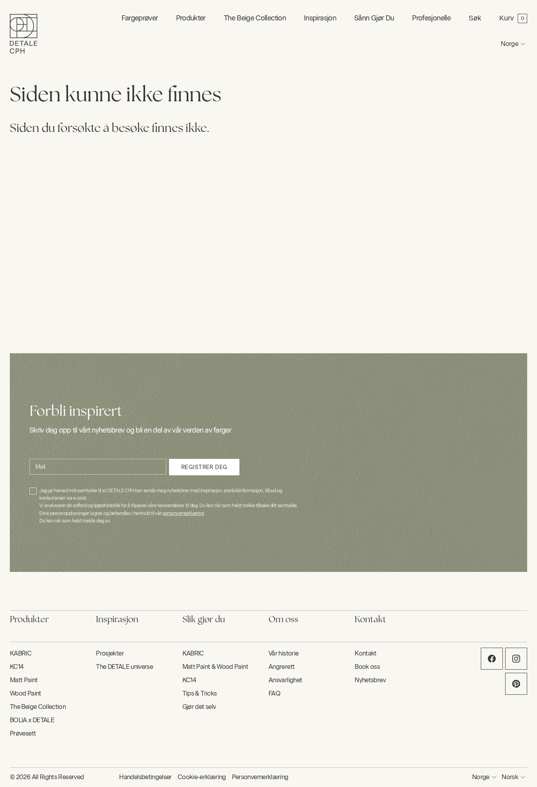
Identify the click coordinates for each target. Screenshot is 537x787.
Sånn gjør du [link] (374, 18)
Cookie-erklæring (202, 777)
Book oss (367, 666)
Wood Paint (25, 693)
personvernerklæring (183, 513)
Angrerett (281, 666)
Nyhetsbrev (370, 680)
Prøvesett (23, 733)
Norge (509, 43)
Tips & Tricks (199, 693)
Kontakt (366, 653)
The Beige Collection (255, 18)
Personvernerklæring (260, 777)
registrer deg (204, 467)
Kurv (506, 18)
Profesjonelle (431, 18)
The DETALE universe (124, 666)
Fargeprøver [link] (139, 18)
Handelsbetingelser (145, 777)
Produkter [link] (191, 18)
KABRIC (20, 653)
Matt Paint (24, 680)
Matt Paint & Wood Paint (215, 666)
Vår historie (283, 653)
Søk (475, 18)
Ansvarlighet (285, 680)
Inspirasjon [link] (320, 18)
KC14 (16, 666)
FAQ (274, 693)
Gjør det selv (199, 706)
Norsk (510, 777)
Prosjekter (110, 653)
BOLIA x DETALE (32, 720)
